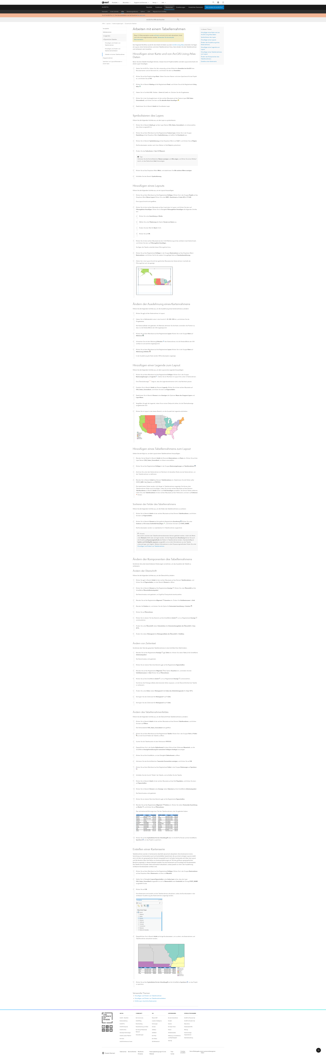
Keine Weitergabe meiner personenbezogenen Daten (202, 1052)
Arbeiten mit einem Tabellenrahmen (115, 54)
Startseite (105, 11)
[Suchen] (213, 2)
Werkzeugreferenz (132, 11)
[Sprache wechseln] (218, 2)
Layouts (108, 23)
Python (143, 11)
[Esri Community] (103, 1030)
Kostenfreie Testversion (196, 7)
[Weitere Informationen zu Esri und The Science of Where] (107, 1018)
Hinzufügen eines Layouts (208, 40)
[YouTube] (111, 1030)
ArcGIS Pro (105, 7)
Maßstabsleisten (107, 32)
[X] (107, 1026)
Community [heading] (139, 1013)
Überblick (149, 7)
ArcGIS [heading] (121, 1013)
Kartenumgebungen (117, 23)
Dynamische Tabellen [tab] (110, 39)
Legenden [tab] (107, 36)
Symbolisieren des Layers (208, 37)
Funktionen (158, 7)
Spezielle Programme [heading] (190, 1013)
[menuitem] (126, 1017)
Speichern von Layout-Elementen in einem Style (112, 62)
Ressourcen (169, 7)
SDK (149, 11)
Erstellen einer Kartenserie (209, 61)
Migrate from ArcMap (159, 11)
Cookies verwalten (182, 1052)
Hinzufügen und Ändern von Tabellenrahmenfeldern (112, 50)
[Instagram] (107, 1030)
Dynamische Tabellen (131, 23)
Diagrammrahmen (108, 58)
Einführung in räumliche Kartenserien (146, 1001)
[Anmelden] (223, 2)
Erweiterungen (180, 7)
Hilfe (122, 11)
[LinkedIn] (111, 1026)
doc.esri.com (141, 15)
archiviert (156, 35)
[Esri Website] (105, 2)
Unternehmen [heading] (172, 1013)
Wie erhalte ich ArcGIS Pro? (214, 7)
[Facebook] (103, 1026)
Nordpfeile (106, 28)
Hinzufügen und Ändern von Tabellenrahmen (112, 44)
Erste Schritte (114, 11)
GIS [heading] (153, 1013)
